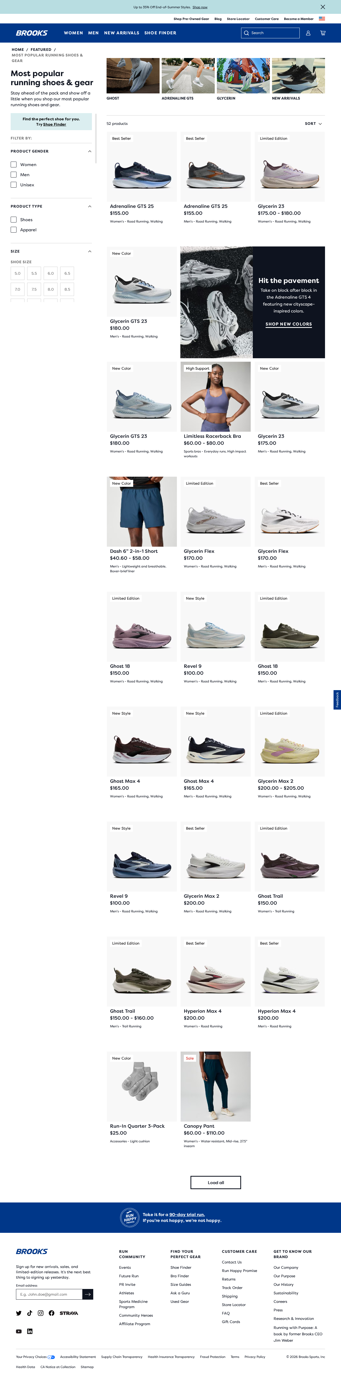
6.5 (67, 273)
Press (278, 1310)
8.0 (51, 289)
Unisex (27, 184)
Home (18, 49)
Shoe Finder (54, 124)
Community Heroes (136, 1315)
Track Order (232, 1288)
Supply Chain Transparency (122, 1357)
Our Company (286, 1267)
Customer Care (267, 19)
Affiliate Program (134, 1324)
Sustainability (286, 1293)
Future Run (129, 1276)
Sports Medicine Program (133, 1304)
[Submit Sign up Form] (88, 1294)
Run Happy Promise (239, 1270)
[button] (337, 700)
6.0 (51, 273)
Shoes (26, 219)
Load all (216, 1182)
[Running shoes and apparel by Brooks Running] (32, 33)
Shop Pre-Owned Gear (191, 19)
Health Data (25, 1367)
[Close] (323, 7)
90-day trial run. (187, 1214)
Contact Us (232, 1262)
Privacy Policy (255, 1357)
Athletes (126, 1293)
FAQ (226, 1313)
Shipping (230, 1296)
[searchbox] (272, 33)
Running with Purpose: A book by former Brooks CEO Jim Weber (298, 1333)
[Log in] (308, 33)
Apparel (28, 229)
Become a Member (299, 19)
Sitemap (87, 1367)
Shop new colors (289, 324)
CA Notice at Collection (57, 1367)
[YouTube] (19, 1331)
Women (28, 164)
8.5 (67, 289)
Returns (229, 1279)
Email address (26, 1285)
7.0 (17, 289)
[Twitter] (19, 1313)
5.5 (34, 273)
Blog (218, 19)
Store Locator (238, 19)
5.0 (18, 273)
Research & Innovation (294, 1318)
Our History (284, 1284)
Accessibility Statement (78, 1357)
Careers (280, 1301)
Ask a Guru (180, 1293)
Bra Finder (179, 1276)
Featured (41, 49)
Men (25, 174)
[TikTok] (30, 1313)
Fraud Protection (212, 1357)
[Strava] (69, 1313)
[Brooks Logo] (54, 1252)
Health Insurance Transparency (171, 1357)
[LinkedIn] (30, 1331)
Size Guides (180, 1284)
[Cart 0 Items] (323, 33)
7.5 (34, 289)
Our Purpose (284, 1276)
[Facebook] (51, 1313)
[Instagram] (40, 1313)
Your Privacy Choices (31, 1357)
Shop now (200, 7)
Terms (235, 1357)
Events (125, 1267)
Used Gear (179, 1301)
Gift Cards (231, 1322)
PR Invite (127, 1284)
